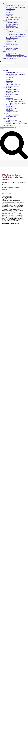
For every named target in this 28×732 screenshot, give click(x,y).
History (8, 12)
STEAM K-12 (9, 43)
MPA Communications (9, 58)
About (5, 4)
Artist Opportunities (12, 28)
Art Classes (9, 31)
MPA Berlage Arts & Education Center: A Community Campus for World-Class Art (16, 7)
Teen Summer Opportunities (17, 36)
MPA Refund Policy (11, 41)
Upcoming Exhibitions (12, 24)
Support (5, 51)
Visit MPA (9, 16)
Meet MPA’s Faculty (12, 38)
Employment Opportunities (14, 17)
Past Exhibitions (11, 26)
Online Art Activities (12, 45)
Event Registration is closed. (10, 187)
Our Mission (9, 10)
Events (5, 46)
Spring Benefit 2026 (12, 48)
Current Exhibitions (12, 22)
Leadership (9, 14)
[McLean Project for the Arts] (0, 66)
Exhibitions (6, 21)
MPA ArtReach (10, 39)
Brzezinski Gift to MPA (12, 19)
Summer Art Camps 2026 (13, 33)
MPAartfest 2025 (11, 50)
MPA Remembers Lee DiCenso (15, 55)
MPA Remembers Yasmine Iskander (16, 56)
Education (6, 29)
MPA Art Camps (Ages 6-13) (17, 34)
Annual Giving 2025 (11, 53)
